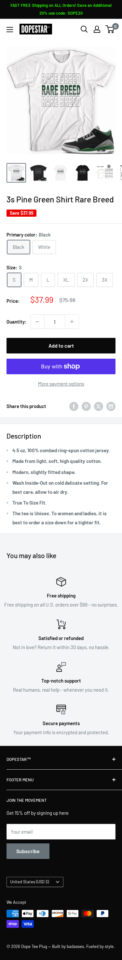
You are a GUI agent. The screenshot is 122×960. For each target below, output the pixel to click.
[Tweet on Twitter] (98, 406)
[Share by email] (110, 406)
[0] (110, 29)
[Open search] (84, 29)
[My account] (97, 29)
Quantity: (16, 322)
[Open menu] (10, 29)
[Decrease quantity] (37, 321)
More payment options (61, 384)
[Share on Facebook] (73, 406)
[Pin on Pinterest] (86, 406)
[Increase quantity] (72, 321)
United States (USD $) (29, 881)
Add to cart (61, 345)
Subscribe (28, 851)
